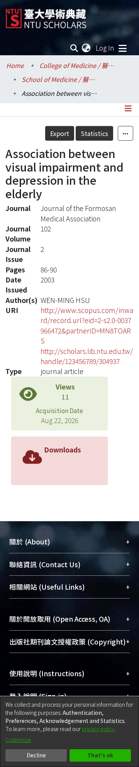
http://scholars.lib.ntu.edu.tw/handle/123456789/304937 (87, 356)
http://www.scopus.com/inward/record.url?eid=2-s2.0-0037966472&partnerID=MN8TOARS (87, 325)
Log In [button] (105, 48)
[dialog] (69, 732)
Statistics (94, 133)
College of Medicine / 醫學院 (78, 65)
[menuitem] (86, 48)
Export (59, 133)
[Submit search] (74, 48)
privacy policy (98, 729)
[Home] (46, 15)
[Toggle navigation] (122, 48)
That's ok (100, 755)
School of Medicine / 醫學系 (60, 79)
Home (15, 65)
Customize (18, 739)
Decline (36, 755)
